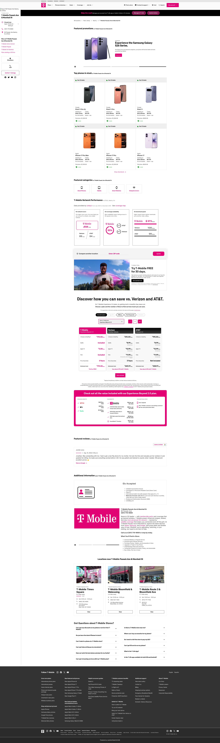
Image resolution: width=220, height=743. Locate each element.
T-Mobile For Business (7, 49)
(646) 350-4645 (83, 601)
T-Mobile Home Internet (8, 44)
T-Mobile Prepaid (6, 46)
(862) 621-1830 (114, 600)
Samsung (133, 525)
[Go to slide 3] (140, 67)
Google (142, 525)
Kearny (95, 20)
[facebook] (5, 77)
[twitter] (9, 77)
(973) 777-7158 (146, 600)
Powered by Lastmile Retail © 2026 (110, 740)
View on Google (81, 463)
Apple (127, 525)
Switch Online (153, 13)
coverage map (120, 206)
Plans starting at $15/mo (8, 52)
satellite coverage (127, 522)
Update (158, 253)
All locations (77, 20)
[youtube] (12, 77)
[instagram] (15, 77)
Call (10, 66)
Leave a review (158, 444)
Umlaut (89, 206)
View (88, 612)
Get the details (120, 50)
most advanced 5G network (137, 520)
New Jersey (86, 20)
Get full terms (117, 56)
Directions (10, 59)
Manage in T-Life (139, 13)
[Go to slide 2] (112, 67)
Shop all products (120, 172)
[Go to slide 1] (84, 67)
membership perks (146, 516)
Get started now (137, 280)
